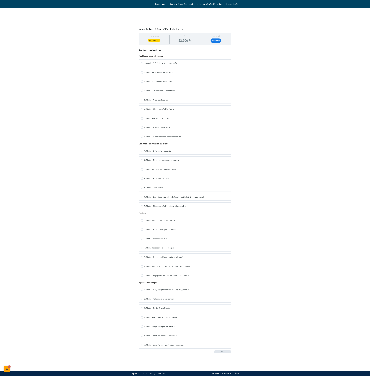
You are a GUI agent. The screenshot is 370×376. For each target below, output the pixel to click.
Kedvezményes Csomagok (181, 4)
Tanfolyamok (160, 4)
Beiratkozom (216, 40)
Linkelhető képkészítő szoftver (210, 4)
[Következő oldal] (230, 351)
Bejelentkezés (232, 4)
